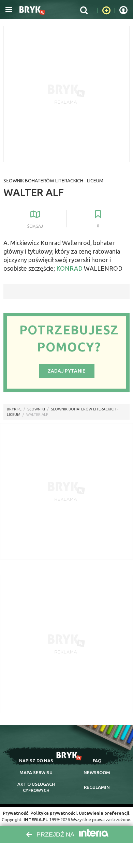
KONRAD (69, 268)
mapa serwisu (36, 772)
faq (97, 760)
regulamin (97, 787)
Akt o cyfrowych (36, 787)
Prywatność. (16, 813)
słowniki (36, 409)
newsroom (97, 772)
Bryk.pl (14, 409)
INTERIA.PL (36, 819)
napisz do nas (36, 760)
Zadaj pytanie (67, 371)
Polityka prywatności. (54, 813)
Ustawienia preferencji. (104, 813)
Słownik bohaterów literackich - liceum (53, 180)
